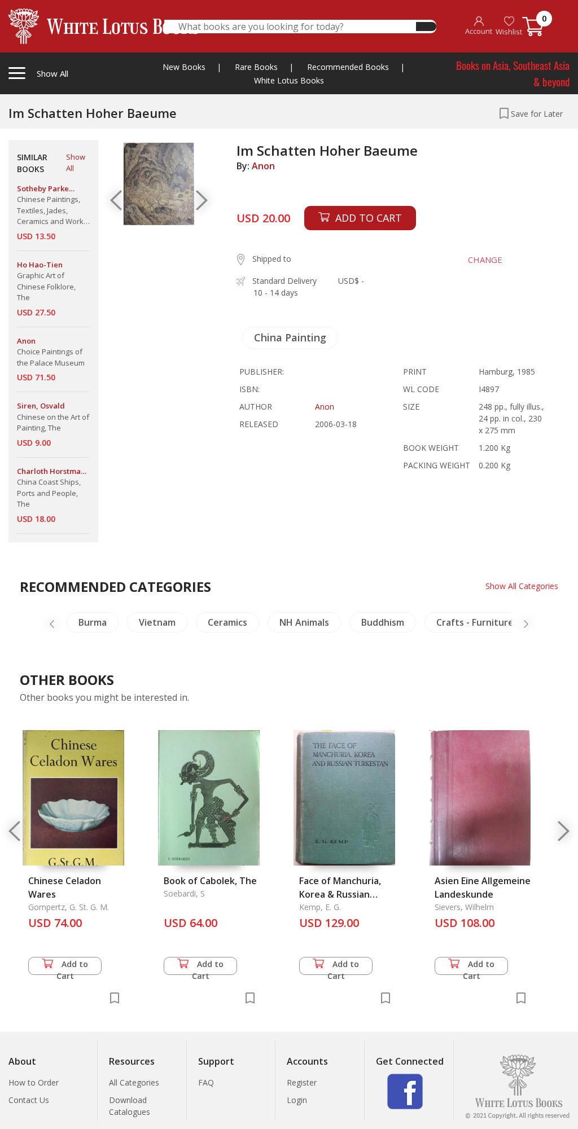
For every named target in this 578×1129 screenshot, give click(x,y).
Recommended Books (348, 66)
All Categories (134, 1082)
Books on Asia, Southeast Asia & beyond (513, 73)
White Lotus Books (289, 80)
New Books (184, 66)
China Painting (290, 337)
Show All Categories (521, 586)
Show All (75, 162)
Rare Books (256, 66)
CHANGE (485, 259)
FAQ (206, 1082)
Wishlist (509, 32)
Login (297, 1100)
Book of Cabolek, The (210, 881)
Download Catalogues (129, 1106)
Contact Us (28, 1100)
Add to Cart (72, 967)
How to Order (33, 1082)
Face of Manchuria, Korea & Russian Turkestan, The (340, 894)
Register (302, 1082)
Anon (263, 166)
